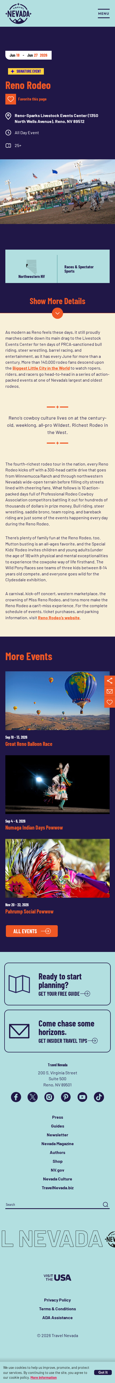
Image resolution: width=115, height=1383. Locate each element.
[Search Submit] (105, 1204)
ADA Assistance (57, 1317)
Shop (58, 1161)
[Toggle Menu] (104, 13)
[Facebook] (16, 1097)
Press (57, 1116)
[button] (57, 313)
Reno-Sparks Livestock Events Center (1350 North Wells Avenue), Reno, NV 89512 (56, 118)
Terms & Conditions (57, 1308)
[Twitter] (33, 1097)
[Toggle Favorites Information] (109, 702)
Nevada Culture (57, 1178)
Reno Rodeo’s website (59, 617)
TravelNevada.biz (58, 1187)
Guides (57, 1125)
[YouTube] (82, 1097)
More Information (43, 1377)
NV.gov (57, 1169)
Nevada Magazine (57, 1143)
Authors (57, 1152)
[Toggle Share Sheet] (109, 681)
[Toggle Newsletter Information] (109, 691)
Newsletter (57, 1134)
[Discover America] (57, 1277)
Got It (103, 1372)
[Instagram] (49, 1097)
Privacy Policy (57, 1299)
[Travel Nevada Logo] (18, 13)
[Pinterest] (66, 1097)
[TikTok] (99, 1097)
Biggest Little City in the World (41, 367)
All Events (25, 931)
